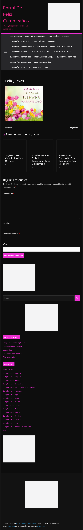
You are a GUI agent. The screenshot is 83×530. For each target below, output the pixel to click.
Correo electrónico (11, 234)
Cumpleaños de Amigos (19, 41)
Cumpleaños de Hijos (18, 52)
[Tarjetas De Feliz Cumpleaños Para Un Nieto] (15, 141)
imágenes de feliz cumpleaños (14, 343)
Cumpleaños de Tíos (42, 62)
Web (5, 244)
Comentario (8, 193)
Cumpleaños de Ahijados (59, 36)
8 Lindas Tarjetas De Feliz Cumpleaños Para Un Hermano (41, 159)
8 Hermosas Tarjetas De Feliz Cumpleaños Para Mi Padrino (67, 159)
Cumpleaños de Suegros (12, 419)
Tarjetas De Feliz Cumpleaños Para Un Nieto (14, 158)
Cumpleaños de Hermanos (61, 46)
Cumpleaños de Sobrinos (20, 62)
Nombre (7, 223)
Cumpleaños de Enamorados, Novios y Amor (28, 46)
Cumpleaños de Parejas (43, 57)
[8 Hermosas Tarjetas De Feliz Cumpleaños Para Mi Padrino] (68, 141)
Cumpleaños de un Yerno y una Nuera (25, 67)
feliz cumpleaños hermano (12, 353)
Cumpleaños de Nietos (40, 52)
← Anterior (7, 128)
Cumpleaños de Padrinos (20, 57)
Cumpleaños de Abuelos (35, 36)
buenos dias (7, 350)
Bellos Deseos (16, 36)
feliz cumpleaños (9, 357)
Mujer (47, 67)
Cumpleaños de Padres (62, 52)
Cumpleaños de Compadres (44, 41)
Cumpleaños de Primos (66, 57)
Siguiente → (75, 128)
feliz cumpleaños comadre (12, 346)
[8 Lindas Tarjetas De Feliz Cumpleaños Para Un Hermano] (41, 141)
